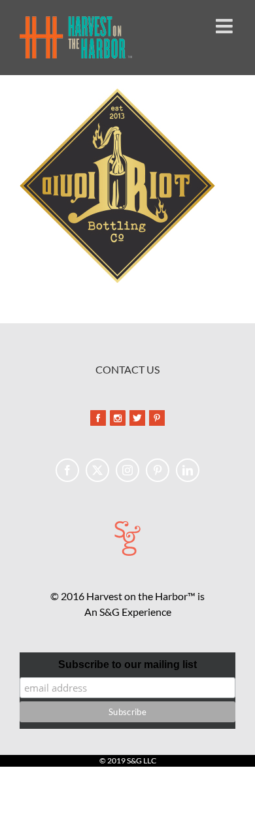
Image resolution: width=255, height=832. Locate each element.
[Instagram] (127, 470)
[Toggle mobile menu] (225, 26)
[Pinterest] (157, 470)
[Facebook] (67, 470)
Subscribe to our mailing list (127, 664)
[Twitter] (97, 470)
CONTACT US (127, 369)
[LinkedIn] (187, 470)
